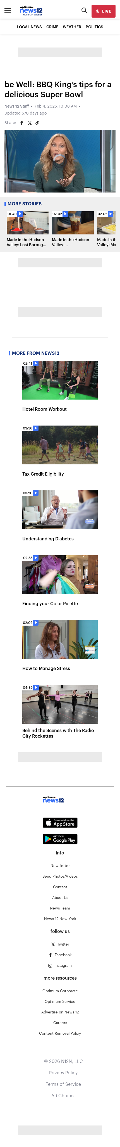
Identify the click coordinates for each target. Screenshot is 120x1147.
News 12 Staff (16, 106)
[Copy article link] (37, 123)
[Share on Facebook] (22, 123)
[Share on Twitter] (29, 123)
